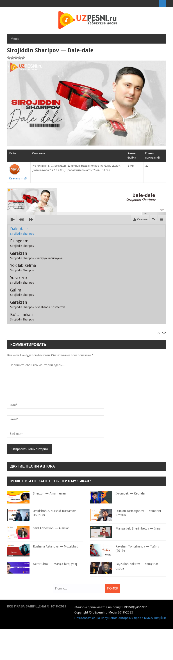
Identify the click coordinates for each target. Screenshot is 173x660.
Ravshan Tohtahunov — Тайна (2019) (137, 549)
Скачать (142, 219)
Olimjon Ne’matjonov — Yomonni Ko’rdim (138, 513)
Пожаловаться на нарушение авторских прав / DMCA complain (120, 618)
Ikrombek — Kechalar (131, 493)
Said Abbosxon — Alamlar (51, 528)
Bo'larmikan (22, 316)
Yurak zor (22, 279)
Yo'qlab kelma (23, 267)
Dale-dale (22, 230)
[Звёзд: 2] (12, 58)
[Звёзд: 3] (16, 58)
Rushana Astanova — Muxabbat (55, 546)
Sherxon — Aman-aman (49, 493)
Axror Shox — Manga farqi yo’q (55, 564)
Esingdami (22, 242)
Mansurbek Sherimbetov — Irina (138, 528)
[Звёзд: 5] (23, 58)
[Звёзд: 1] (9, 58)
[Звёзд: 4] (19, 58)
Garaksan (36, 255)
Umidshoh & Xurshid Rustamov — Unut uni (56, 513)
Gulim (22, 292)
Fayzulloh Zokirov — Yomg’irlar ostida (137, 566)
